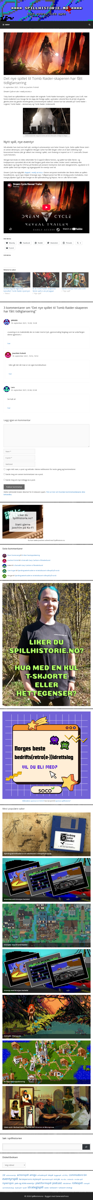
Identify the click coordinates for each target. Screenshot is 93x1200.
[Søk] (86, 1147)
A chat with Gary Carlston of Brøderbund (35, 560)
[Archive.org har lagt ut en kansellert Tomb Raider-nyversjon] (17, 279)
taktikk (46, 1188)
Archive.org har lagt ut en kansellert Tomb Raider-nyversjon (17, 289)
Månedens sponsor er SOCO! (33, 801)
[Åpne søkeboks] (89, 24)
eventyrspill (10, 1179)
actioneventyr (11, 1175)
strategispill (35, 1187)
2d (3, 1174)
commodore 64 (77, 1175)
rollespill (77, 1183)
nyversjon (8, 1183)
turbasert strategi (65, 1188)
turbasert (54, 1187)
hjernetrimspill (47, 1179)
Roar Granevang (14, 555)
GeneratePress (62, 1196)
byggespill (57, 1175)
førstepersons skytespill (30, 1179)
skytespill (18, 1188)
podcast (57, 1183)
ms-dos (63, 1179)
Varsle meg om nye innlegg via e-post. (20, 480)
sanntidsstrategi (8, 1188)
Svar (8, 343)
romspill (86, 1183)
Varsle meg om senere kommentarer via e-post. (24, 474)
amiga (33, 1175)
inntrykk (57, 1179)
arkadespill (42, 1175)
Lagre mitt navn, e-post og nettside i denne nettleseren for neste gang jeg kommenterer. (41, 469)
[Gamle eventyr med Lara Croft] (75, 279)
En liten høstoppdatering (31, 555)
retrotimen (67, 1183)
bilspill (50, 1175)
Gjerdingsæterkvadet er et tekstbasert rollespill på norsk (38, 570)
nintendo (70, 1179)
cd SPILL (65, 1175)
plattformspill (43, 1183)
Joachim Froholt (32, 87)
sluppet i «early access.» (34, 172)
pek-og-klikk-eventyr (25, 1183)
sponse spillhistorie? (63, 801)
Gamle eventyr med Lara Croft (74, 288)
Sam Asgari (12, 570)
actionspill (23, 1175)
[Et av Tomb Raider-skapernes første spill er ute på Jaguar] (46, 279)
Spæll (25, 1188)
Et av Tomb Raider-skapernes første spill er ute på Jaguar (44, 289)
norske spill (78, 1179)
